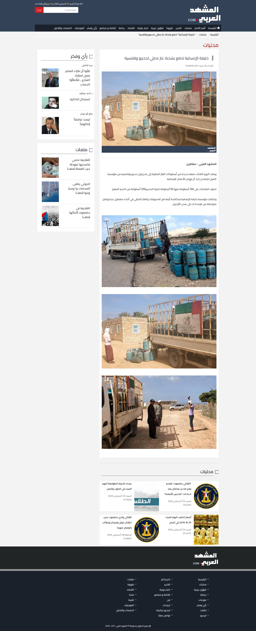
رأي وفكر (92, 28)
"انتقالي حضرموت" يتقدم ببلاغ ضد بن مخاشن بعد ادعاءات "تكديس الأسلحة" (177, 488)
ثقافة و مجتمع (108, 28)
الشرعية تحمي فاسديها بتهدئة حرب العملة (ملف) (78, 164)
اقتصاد (131, 28)
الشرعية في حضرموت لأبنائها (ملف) (79, 212)
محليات (188, 28)
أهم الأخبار (200, 28)
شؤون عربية (157, 28)
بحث (39, 10)
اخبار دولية (142, 28)
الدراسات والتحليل (63, 28)
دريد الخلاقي (87, 65)
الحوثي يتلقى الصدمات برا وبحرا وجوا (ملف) (79, 188)
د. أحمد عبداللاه (86, 93)
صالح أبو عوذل (86, 114)
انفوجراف (79, 28)
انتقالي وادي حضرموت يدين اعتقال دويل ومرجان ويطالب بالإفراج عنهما (117, 522)
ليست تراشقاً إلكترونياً (82, 122)
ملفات (81, 149)
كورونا (169, 28)
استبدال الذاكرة (80, 99)
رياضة (122, 28)
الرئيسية (212, 28)
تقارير (179, 28)
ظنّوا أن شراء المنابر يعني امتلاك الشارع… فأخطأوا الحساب (77, 77)
